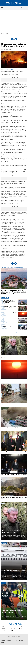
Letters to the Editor (18, 640)
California (7, 69)
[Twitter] (15, 39)
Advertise (3, 642)
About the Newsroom (6, 640)
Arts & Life (13, 628)
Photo (12, 630)
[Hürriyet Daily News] (14, 3)
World (7, 33)
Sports (20, 628)
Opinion (21, 626)
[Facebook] (12, 39)
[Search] (21, 7)
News (2, 33)
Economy (13, 626)
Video (3, 630)
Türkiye (3, 626)
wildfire (12, 69)
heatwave (3, 259)
